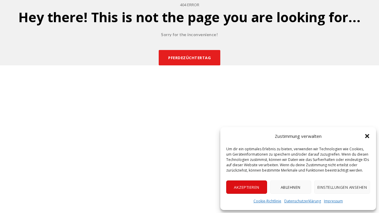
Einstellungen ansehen (342, 187)
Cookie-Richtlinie (267, 201)
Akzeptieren (246, 187)
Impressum (333, 201)
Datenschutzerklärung (302, 201)
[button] (367, 136)
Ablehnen (291, 187)
